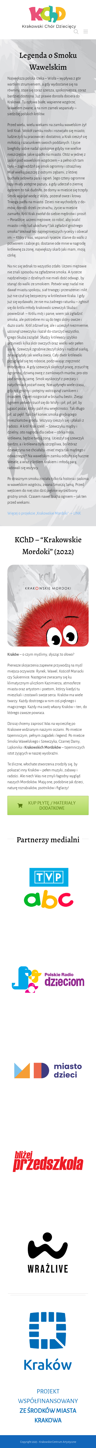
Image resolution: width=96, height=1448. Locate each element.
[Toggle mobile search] (76, 31)
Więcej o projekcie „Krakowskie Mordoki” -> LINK (44, 513)
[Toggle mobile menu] (86, 31)
